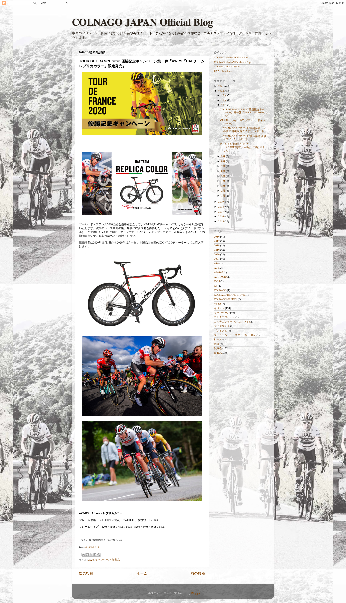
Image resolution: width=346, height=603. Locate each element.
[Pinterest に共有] (99, 555)
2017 (221, 211)
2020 (91, 559)
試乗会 (218, 348)
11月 (224, 100)
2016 (221, 216)
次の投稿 (86, 573)
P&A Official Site (223, 71)
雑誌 (216, 344)
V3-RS (217, 303)
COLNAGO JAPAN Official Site (231, 57)
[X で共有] (91, 555)
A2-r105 (218, 272)
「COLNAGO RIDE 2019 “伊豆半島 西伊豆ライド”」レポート (243, 138)
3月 (223, 186)
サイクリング (222, 326)
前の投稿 (198, 573)
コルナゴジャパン (224, 317)
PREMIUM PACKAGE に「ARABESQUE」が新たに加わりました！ (242, 147)
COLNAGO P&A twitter (227, 66)
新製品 (116, 559)
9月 (223, 156)
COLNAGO (220, 290)
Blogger (195, 593)
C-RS (217, 281)
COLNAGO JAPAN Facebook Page (233, 62)
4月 (223, 181)
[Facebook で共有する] (95, 555)
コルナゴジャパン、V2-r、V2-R (232, 321)
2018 (221, 206)
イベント (219, 308)
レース (218, 339)
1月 (223, 195)
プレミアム (220, 330)
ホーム (142, 573)
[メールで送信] (83, 555)
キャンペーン (103, 559)
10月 (224, 105)
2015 (221, 221)
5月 (223, 176)
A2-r (216, 268)
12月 (224, 95)
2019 (221, 201)
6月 (223, 171)
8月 (223, 161)
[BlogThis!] (87, 555)
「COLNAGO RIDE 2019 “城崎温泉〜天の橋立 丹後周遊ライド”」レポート (243, 130)
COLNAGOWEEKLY (225, 299)
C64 (216, 286)
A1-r (216, 263)
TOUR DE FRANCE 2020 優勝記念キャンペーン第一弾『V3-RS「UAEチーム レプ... (243, 112)
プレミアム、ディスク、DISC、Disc (235, 335)
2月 (223, 190)
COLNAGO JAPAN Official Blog (142, 21)
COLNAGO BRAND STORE (229, 295)
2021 (221, 86)
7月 (223, 166)
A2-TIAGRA (221, 277)
